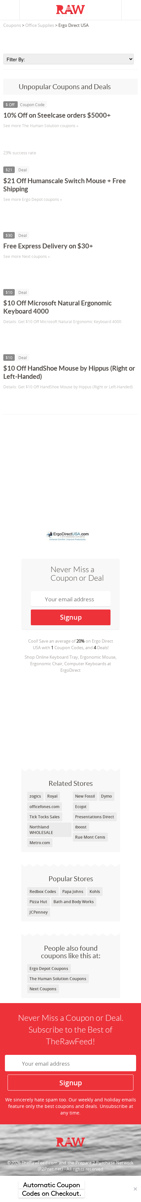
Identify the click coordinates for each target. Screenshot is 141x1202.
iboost (81, 827)
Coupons (12, 25)
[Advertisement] (70, 39)
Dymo (106, 796)
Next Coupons (43, 989)
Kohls (95, 891)
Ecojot (81, 806)
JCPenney (39, 912)
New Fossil (85, 796)
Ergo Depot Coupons (49, 968)
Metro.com (40, 842)
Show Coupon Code (33, 139)
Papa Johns (72, 891)
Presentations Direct (94, 817)
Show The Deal (27, 213)
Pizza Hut (38, 901)
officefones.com (44, 806)
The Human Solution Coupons (58, 978)
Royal (52, 796)
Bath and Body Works (73, 901)
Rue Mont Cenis (90, 837)
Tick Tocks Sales (45, 817)
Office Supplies (39, 25)
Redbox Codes (43, 891)
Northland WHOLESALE (41, 829)
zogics (35, 796)
